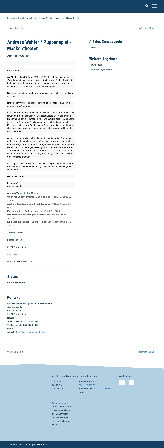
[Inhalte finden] (146, 6)
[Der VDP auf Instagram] (131, 382)
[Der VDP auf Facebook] (122, 382)
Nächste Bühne (146, 28)
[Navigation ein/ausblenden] (154, 6)
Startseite (11, 18)
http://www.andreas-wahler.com (31, 332)
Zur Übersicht (16, 28)
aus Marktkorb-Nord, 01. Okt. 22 (34, 211)
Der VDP (22, 18)
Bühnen (32, 18)
